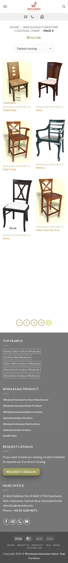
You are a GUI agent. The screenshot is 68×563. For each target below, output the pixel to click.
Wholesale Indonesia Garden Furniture (22, 405)
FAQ (48, 545)
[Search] (63, 6)
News (56, 545)
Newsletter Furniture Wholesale (21, 375)
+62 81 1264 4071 (25, 510)
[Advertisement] (34, 284)
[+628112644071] (33, 16)
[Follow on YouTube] (27, 522)
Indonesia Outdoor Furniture (17, 418)
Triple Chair (10, 110)
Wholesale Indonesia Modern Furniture (22, 412)
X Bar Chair (9, 169)
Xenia (6, 238)
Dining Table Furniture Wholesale (22, 351)
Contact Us (34, 547)
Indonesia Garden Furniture (17, 430)
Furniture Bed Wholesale (17, 357)
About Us (23, 545)
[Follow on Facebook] (6, 522)
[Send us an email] (13, 522)
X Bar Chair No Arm (48, 230)
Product (37, 545)
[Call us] (20, 522)
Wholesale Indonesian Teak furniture (21, 424)
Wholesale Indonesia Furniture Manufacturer (25, 399)
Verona (40, 167)
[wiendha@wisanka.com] (26, 16)
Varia (39, 110)
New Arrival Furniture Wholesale (21, 369)
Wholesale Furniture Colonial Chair (36, 28)
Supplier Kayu (10, 435)
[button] (5, 6)
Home (14, 27)
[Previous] (19, 323)
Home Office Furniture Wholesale (22, 363)
